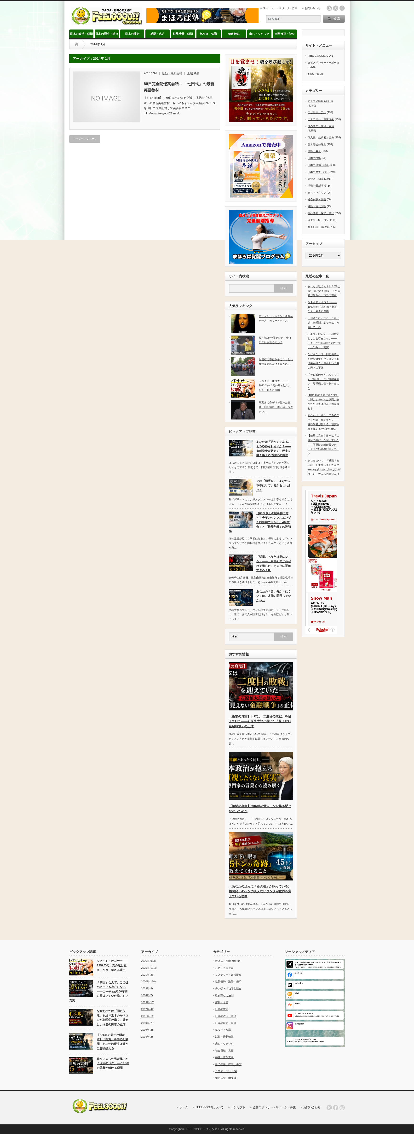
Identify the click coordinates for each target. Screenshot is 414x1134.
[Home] (76, 44)
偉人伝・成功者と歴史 (321, 137)
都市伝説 (234, 33)
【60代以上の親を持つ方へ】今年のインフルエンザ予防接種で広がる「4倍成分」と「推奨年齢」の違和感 (260, 522)
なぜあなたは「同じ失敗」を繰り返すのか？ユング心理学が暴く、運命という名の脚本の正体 (112, 1017)
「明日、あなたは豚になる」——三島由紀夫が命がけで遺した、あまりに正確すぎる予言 (273, 563)
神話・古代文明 (317, 206)
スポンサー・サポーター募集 (280, 8)
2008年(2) (147, 1036)
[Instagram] (342, 1107)
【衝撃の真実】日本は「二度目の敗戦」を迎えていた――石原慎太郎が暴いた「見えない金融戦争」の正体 (260, 721)
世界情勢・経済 (183, 33)
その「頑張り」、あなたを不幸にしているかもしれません (273, 485)
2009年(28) (147, 1029)
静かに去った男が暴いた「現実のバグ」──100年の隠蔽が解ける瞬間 (113, 1063)
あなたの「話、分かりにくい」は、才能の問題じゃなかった (273, 596)
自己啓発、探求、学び (321, 213)
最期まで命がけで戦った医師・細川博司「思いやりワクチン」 (276, 407)
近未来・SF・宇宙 (318, 220)
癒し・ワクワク (259, 33)
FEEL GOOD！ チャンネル (203, 1129)
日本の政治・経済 (81, 33)
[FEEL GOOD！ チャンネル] (106, 23)
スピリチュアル (317, 112)
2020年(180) (148, 981)
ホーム (183, 1107)
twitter (335, 8)
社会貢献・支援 (317, 199)
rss (329, 8)
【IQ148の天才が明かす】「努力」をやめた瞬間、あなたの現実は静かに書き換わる (112, 1041)
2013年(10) (147, 1002)
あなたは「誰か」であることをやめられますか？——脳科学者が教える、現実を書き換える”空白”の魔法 (273, 448)
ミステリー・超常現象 (321, 119)
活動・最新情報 (172, 73)
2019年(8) (147, 988)
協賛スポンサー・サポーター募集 (274, 1107)
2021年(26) (147, 974)
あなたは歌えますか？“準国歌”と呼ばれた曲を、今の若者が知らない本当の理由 (324, 291)
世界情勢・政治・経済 (321, 126)
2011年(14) (147, 1016)
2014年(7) (147, 995)
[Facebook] (335, 1107)
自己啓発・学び (285, 33)
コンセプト (238, 1107)
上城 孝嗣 (193, 73)
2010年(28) (147, 1023)
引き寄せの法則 (317, 144)
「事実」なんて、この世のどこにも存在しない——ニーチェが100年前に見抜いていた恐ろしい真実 (98, 991)
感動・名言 (157, 33)
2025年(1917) (149, 967)
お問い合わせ (313, 8)
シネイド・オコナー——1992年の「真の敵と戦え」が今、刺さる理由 (275, 385)
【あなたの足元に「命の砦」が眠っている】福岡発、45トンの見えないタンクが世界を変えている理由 (260, 891)
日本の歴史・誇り (106, 33)
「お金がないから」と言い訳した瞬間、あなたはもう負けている (323, 322)
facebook (342, 8)
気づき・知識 (208, 33)
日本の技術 (132, 33)
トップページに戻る (85, 138)
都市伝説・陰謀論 (318, 226)
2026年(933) (148, 960)
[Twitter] (329, 1107)
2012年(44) (147, 1009)
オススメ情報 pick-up (320, 101)
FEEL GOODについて (321, 55)
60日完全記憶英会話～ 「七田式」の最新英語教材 (179, 87)
